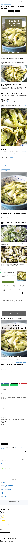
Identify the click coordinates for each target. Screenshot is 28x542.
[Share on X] (0, 269)
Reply (2, 400)
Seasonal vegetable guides (6, 489)
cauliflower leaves (11, 157)
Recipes (5, 4)
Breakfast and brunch (5, 481)
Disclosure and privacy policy (14, 501)
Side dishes (9, 4)
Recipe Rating (3, 421)
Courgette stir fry (22, 378)
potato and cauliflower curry (5, 169)
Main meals (4, 486)
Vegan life (4, 496)
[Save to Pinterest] (0, 271)
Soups (3, 492)
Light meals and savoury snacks (7, 485)
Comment (3, 424)
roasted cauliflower (7, 101)
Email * (1, 529)
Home (2, 4)
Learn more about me (4, 463)
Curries (3, 482)
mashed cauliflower (4, 165)
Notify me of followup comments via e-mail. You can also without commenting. (12, 442)
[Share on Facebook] (0, 268)
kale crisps (24, 151)
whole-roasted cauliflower (5, 166)
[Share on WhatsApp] (0, 274)
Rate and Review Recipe (5, 532)
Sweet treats (4, 493)
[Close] (0, 511)
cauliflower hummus (4, 170)
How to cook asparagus (7, 378)
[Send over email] (0, 272)
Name (2, 434)
